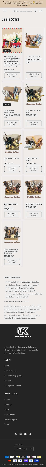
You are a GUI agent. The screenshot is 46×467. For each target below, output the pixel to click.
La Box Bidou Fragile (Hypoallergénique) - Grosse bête (11, 251)
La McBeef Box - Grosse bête (33, 111)
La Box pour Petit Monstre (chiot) (9, 111)
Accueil (7, 366)
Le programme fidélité (12, 386)
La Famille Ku (11, 464)
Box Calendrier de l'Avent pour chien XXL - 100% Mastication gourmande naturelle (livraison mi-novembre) (12, 60)
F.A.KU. (7, 425)
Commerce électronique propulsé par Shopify (30, 464)
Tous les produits (10, 371)
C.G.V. (6, 410)
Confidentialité (10, 415)
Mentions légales (10, 420)
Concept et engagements (13, 376)
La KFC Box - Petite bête (34, 204)
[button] (4, 11)
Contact (7, 400)
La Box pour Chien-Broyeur (32, 159)
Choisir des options (12, 75)
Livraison (7, 405)
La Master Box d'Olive (33, 56)
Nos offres (8, 381)
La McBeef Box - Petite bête (11, 159)
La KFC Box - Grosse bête (10, 205)
